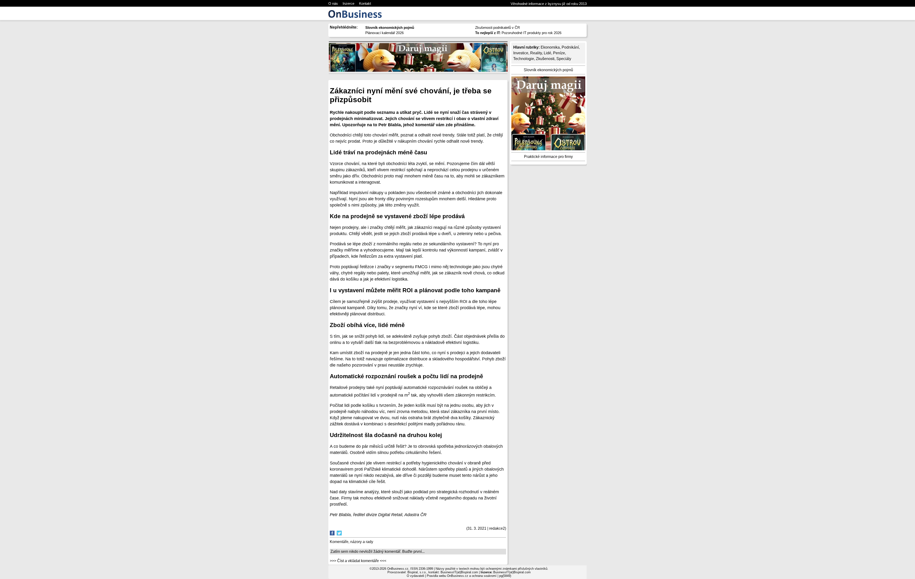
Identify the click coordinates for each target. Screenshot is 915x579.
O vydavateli (415, 576)
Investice (520, 53)
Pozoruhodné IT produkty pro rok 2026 (518, 33)
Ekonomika (550, 47)
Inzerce (348, 3)
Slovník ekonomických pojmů (548, 70)
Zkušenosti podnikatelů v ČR (497, 27)
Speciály (563, 59)
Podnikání (570, 47)
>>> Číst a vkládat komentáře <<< (358, 561)
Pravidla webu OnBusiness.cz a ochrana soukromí (462, 576)
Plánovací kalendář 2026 (384, 33)
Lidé (547, 53)
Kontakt (365, 3)
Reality (536, 53)
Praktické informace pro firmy (548, 157)
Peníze (559, 53)
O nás (333, 3)
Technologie (523, 59)
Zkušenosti (545, 59)
